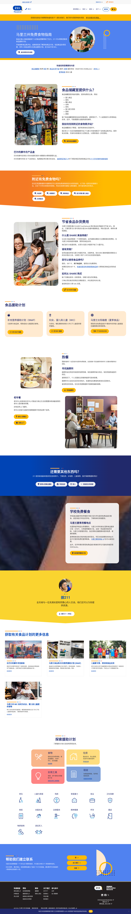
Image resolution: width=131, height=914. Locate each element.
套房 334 (105, 901)
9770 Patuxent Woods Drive (105, 900)
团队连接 (16, 891)
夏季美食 (62, 72)
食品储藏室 (35, 69)
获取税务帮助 (88, 779)
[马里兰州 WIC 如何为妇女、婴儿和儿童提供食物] (23, 690)
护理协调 (16, 893)
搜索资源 (25, 893)
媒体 (90, 9)
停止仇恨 (16, 896)
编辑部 (37, 891)
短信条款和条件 (61, 908)
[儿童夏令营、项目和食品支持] (107, 649)
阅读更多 (9, 671)
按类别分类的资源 (28, 896)
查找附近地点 (62, 159)
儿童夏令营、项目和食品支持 (102, 663)
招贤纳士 (45, 893)
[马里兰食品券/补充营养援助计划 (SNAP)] (65, 649)
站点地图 (71, 908)
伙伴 (53, 891)
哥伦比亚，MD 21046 (104, 903)
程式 (84, 9)
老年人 (96, 69)
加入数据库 (55, 893)
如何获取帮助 (26, 891)
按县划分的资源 (27, 899)
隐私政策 (44, 908)
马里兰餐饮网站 (96, 539)
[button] (102, 2)
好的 (91, 911)
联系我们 (45, 899)
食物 (65, 69)
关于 (97, 9)
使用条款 (51, 908)
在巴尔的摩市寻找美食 (16, 663)
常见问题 (45, 896)
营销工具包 (38, 893)
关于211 (45, 891)
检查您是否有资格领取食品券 (87, 267)
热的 (45, 69)
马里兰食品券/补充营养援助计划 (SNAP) (65, 663)
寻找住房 (86, 761)
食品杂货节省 (54, 69)
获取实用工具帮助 (53, 781)
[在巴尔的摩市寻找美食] (23, 649)
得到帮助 (76, 9)
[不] (129, 911)
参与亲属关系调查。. (93, 18)
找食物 (50, 764)
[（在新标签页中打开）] (105, 888)
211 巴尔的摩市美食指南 (99, 159)
